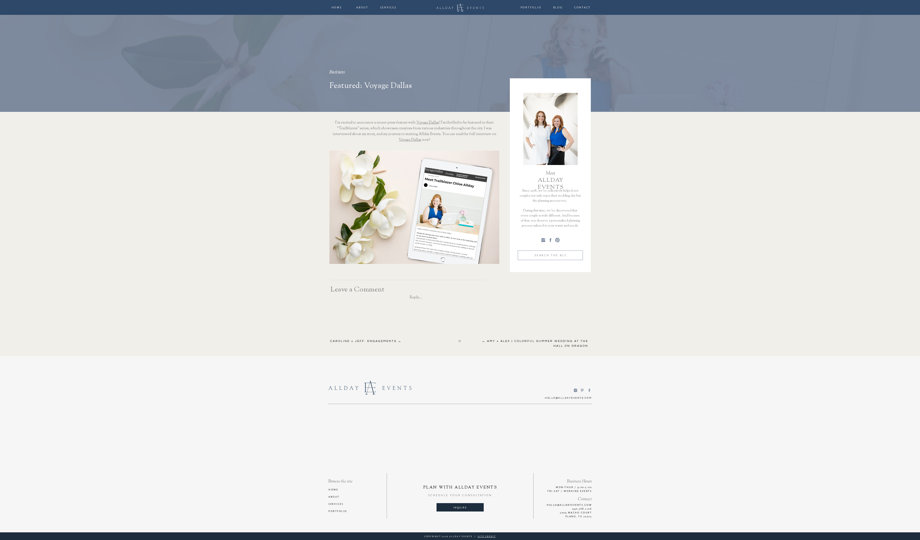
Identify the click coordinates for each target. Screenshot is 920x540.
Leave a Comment (357, 290)
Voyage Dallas (427, 122)
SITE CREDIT (487, 536)
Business (337, 72)
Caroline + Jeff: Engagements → (366, 341)
